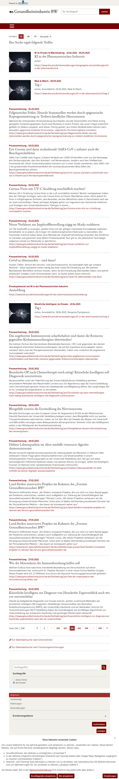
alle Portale (21, 682)
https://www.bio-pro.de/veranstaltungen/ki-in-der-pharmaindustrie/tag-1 (72, 316)
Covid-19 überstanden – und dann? (32, 260)
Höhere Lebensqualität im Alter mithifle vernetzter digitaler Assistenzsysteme (49, 446)
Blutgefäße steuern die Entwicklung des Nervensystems (45, 409)
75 (36, 37)
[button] (104, 716)
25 (22, 37)
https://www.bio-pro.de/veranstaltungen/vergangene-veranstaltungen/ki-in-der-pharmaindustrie (72, 67)
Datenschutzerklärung (40, 769)
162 (58, 628)
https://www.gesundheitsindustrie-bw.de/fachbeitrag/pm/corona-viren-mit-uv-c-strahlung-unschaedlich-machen (55, 210)
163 (65, 628)
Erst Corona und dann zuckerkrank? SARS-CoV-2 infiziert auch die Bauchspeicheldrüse (54, 151)
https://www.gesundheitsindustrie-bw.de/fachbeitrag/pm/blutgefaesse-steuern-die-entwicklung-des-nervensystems (58, 430)
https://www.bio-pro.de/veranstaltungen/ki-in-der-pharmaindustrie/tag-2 (72, 93)
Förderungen (16, 703)
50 (29, 37)
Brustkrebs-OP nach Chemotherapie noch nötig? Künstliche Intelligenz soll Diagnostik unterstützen (59, 374)
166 (86, 628)
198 (100, 628)
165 (79, 628)
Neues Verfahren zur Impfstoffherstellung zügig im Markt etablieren (54, 225)
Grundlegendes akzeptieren (43, 776)
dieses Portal (21, 679)
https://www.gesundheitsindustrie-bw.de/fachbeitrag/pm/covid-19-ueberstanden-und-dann (55, 276)
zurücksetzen (99, 724)
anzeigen (101, 731)
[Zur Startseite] (33, 11)
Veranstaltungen (17, 708)
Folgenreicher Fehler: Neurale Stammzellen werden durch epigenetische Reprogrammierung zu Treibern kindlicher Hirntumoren (56, 115)
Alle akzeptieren (66, 776)
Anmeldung (17, 290)
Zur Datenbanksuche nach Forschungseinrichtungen (38, 647)
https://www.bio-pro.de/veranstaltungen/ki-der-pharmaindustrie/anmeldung (48, 294)
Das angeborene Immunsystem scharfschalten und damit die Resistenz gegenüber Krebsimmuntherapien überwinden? (56, 338)
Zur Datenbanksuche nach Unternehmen (32, 639)
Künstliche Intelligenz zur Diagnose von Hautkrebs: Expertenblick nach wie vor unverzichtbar (59, 595)
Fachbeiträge (16, 699)
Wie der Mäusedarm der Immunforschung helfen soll (44, 563)
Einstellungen (110, 776)
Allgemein (14, 695)
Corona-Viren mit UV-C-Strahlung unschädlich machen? (47, 189)
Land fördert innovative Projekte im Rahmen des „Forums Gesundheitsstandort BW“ (48, 486)
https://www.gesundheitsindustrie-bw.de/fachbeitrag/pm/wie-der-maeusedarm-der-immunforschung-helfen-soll (52, 578)
